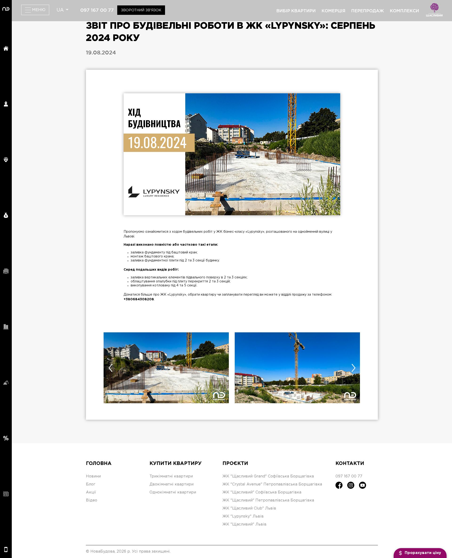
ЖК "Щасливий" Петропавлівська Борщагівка (268, 500)
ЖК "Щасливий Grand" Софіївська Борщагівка (268, 476)
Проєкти (235, 463)
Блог (90, 484)
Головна (99, 463)
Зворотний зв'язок (141, 10)
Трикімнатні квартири (171, 476)
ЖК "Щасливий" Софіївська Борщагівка (261, 492)
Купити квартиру (175, 463)
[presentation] (110, 368)
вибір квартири (296, 10)
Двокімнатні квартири (171, 484)
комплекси (404, 10)
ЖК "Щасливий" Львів (244, 524)
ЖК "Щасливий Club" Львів (249, 508)
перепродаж (367, 10)
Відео (91, 500)
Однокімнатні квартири (172, 492)
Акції (91, 492)
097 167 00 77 (97, 10)
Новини (93, 476)
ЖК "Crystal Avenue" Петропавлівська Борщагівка (272, 484)
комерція (333, 10)
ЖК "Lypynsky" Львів (243, 516)
